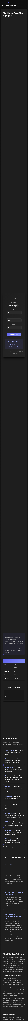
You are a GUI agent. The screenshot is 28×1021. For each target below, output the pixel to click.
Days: (14, 309)
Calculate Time (14, 334)
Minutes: (14, 324)
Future (11, 305)
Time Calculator (12, 3)
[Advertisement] (14, 722)
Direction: (14, 302)
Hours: (14, 317)
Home (3, 3)
